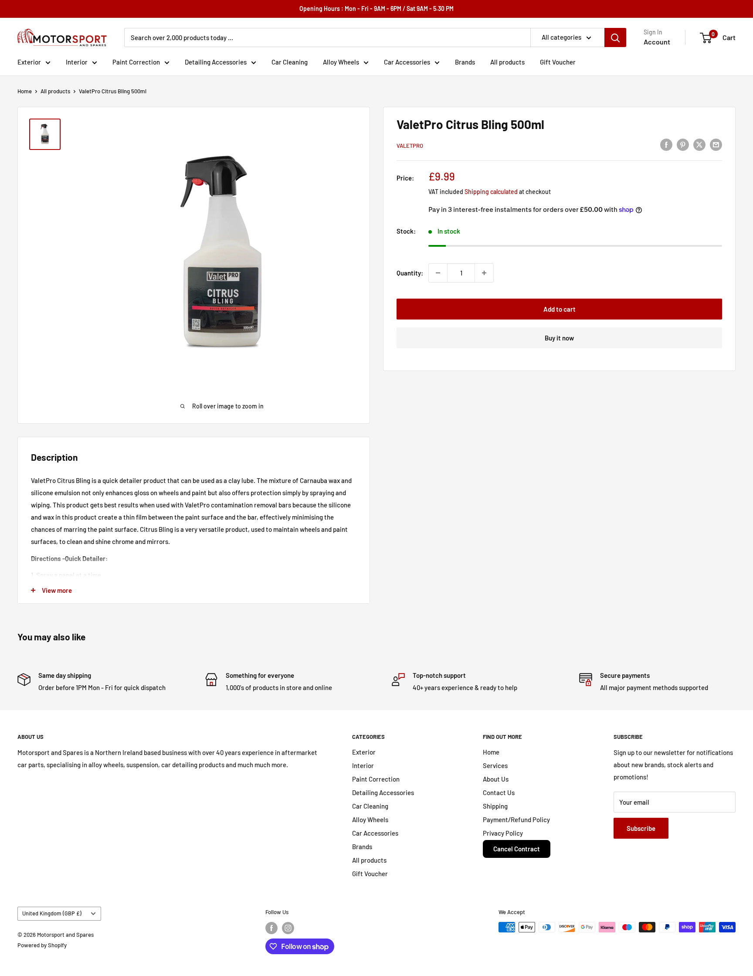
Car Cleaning (289, 62)
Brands (465, 62)
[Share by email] (716, 144)
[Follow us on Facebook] (271, 928)
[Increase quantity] (484, 273)
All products (507, 62)
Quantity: (410, 273)
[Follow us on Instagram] (288, 928)
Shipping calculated (491, 191)
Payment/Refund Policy (516, 819)
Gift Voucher (558, 62)
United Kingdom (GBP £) (51, 913)
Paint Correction (136, 62)
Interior (77, 62)
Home (24, 91)
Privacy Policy (503, 833)
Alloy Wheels (341, 62)
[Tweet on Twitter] (699, 144)
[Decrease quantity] (438, 273)
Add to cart (559, 309)
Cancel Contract (516, 849)
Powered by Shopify (42, 945)
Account (657, 41)
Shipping (495, 806)
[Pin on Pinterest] (683, 144)
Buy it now (559, 338)
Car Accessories (407, 62)
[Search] (615, 37)
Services (495, 765)
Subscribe (641, 828)
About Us (496, 779)
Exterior (29, 62)
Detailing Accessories (216, 62)
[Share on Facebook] (666, 144)
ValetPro (410, 145)
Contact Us (499, 792)
